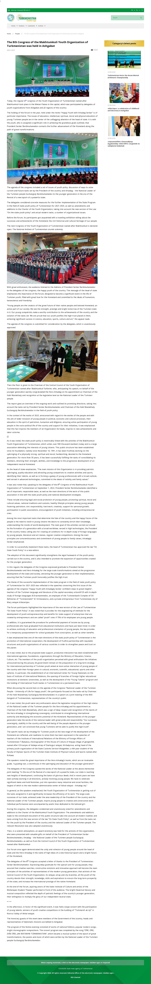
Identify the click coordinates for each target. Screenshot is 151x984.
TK (142, 10)
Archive (40, 26)
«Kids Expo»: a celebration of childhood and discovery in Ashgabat (123, 109)
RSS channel (75, 977)
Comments (31, 26)
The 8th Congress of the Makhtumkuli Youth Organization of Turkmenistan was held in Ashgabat (54, 34)
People (17, 34)
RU (137, 10)
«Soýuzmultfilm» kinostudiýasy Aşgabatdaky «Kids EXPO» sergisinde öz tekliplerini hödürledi (124, 144)
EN (132, 10)
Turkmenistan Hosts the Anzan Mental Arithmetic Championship (123, 76)
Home (13, 26)
